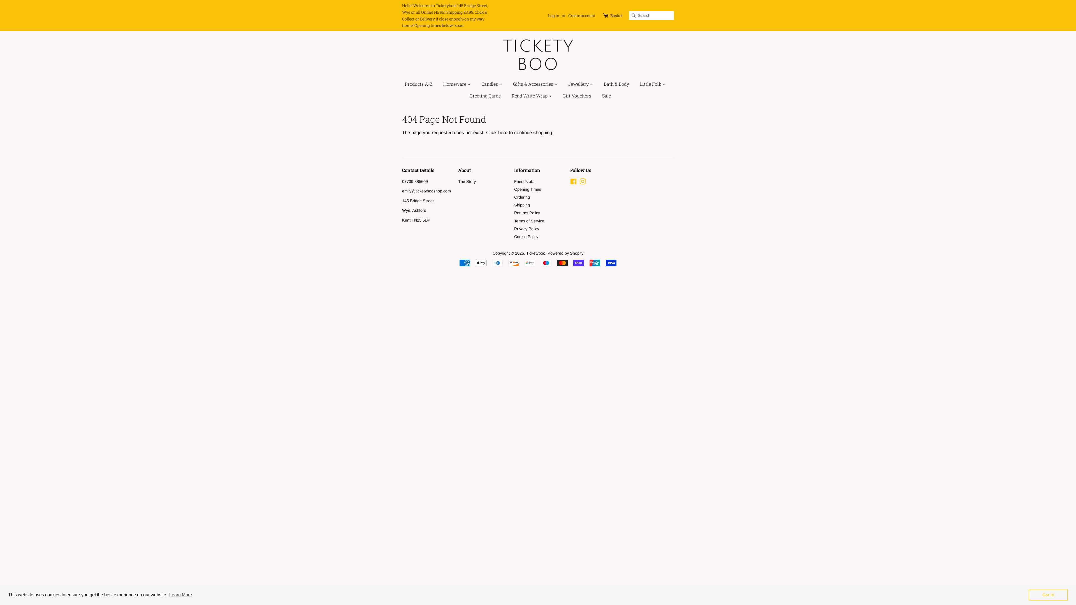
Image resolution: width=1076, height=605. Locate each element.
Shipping (522, 205)
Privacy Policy (526, 229)
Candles (490, 84)
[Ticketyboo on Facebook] (573, 182)
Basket (616, 15)
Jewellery (579, 84)
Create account (581, 15)
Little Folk (651, 84)
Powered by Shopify (565, 253)
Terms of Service (529, 221)
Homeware (455, 84)
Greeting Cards (485, 96)
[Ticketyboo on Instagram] (582, 182)
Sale (606, 96)
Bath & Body (616, 84)
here (502, 132)
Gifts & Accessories (533, 84)
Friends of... (524, 181)
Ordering (522, 197)
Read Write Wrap (530, 96)
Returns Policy (527, 213)
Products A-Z (418, 84)
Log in (553, 15)
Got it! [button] (1048, 595)
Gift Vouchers (577, 96)
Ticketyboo (535, 253)
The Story (467, 181)
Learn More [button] (180, 594)
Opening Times (527, 189)
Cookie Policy (526, 236)
